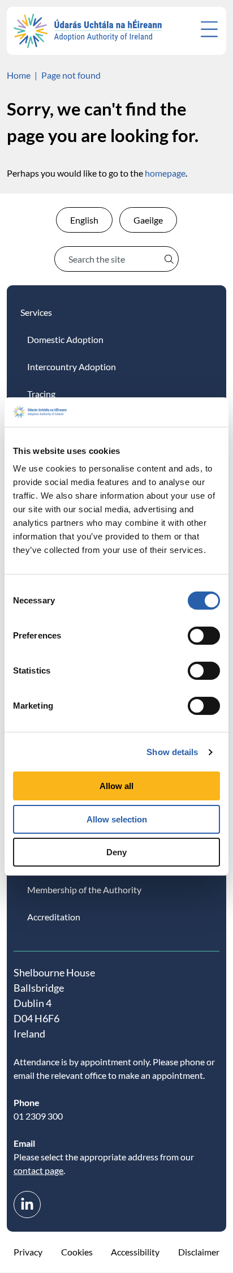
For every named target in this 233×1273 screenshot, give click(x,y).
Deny (116, 852)
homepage (165, 173)
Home (19, 75)
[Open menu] (209, 29)
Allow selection (117, 819)
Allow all (116, 786)
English (84, 220)
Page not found (71, 75)
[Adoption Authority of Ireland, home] (88, 31)
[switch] (204, 636)
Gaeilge (148, 220)
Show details (172, 752)
